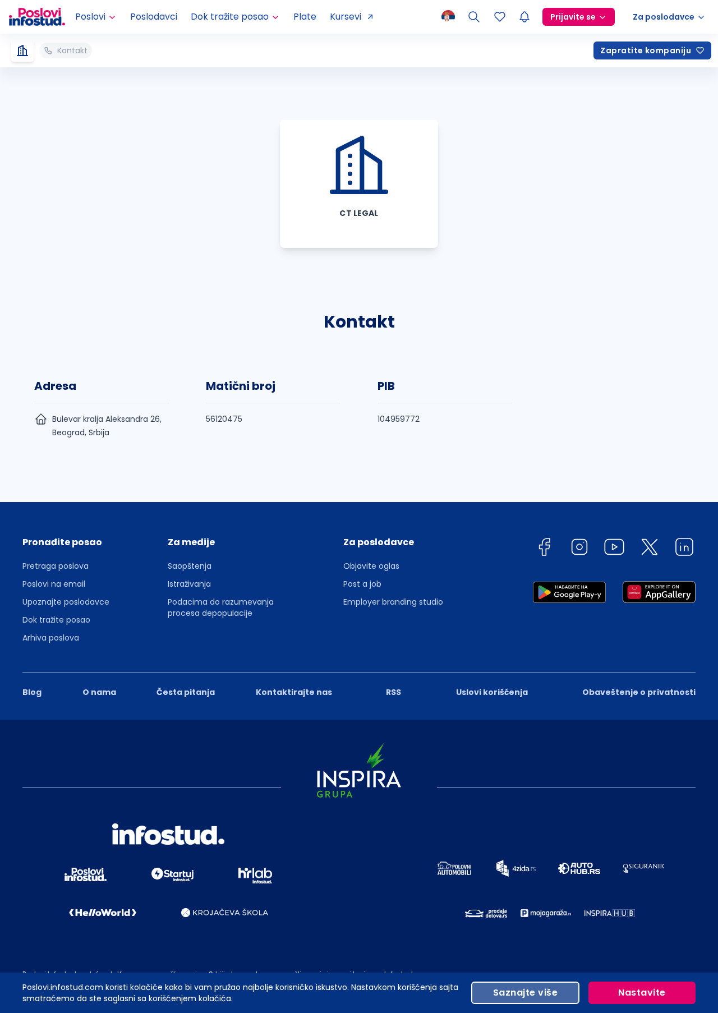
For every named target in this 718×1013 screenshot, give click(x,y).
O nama (99, 692)
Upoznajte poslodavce (65, 601)
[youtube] (614, 549)
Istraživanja (189, 584)
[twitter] (649, 549)
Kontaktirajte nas (294, 692)
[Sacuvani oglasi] (499, 17)
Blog (32, 692)
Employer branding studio (393, 601)
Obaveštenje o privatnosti (639, 692)
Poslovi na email (53, 584)
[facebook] (544, 549)
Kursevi (345, 16)
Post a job (362, 584)
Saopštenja (189, 566)
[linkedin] (684, 549)
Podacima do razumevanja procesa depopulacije (221, 607)
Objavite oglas (371, 566)
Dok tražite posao (56, 619)
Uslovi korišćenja (492, 692)
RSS (393, 692)
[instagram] (579, 549)
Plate (304, 16)
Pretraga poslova (55, 566)
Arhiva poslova (50, 637)
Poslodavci (153, 16)
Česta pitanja (186, 692)
